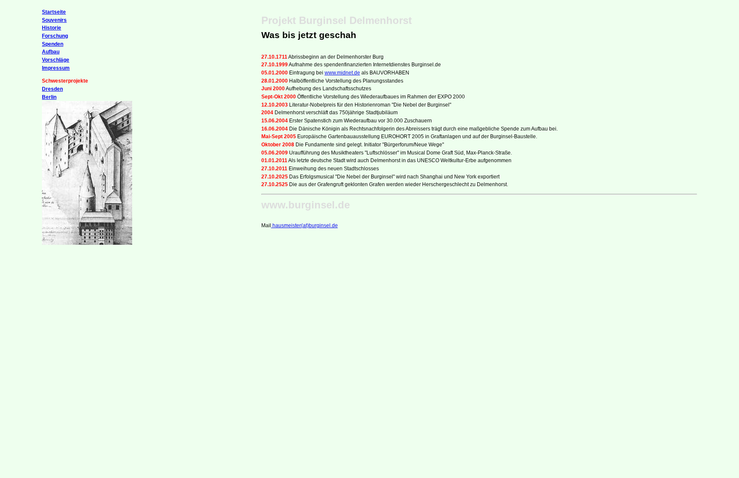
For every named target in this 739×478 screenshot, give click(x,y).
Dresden (52, 89)
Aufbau (50, 52)
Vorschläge (55, 60)
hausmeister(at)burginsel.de (304, 226)
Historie (51, 28)
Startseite (54, 12)
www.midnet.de (342, 73)
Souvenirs (54, 20)
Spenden (52, 44)
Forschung (55, 36)
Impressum (56, 68)
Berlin (49, 97)
